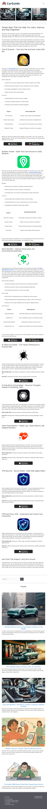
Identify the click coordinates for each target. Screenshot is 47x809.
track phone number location (12, 801)
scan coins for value (10, 804)
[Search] (22, 579)
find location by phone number (12, 800)
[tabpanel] (7, 14)
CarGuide (36, 796)
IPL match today (9, 799)
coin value (8, 803)
